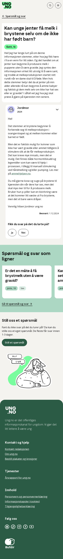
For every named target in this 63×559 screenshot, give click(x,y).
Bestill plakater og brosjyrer (21, 459)
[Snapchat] (7, 527)
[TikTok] (13, 527)
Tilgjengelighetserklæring (20, 506)
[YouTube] (31, 527)
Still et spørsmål (14, 342)
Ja (12, 232)
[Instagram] (19, 527)
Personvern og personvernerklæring (26, 496)
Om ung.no (11, 454)
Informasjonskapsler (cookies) (22, 501)
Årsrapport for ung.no (18, 477)
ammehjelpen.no (21, 173)
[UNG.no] (31, 410)
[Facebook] (25, 527)
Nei (23, 232)
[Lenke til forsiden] (7, 5)
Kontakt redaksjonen (17, 449)
